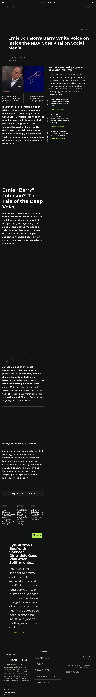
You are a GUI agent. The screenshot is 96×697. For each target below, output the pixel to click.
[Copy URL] (91, 101)
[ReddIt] (26, 487)
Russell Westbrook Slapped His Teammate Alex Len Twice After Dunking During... (60, 119)
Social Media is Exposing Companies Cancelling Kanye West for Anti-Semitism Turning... (22, 517)
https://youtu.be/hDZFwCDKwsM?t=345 (17, 250)
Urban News (47, 138)
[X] (10, 487)
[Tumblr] (32, 487)
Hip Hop (19, 506)
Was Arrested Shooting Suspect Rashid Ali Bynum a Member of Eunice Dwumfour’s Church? (35, 99)
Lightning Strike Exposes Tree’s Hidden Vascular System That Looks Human (37, 515)
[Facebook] (4, 487)
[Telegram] (37, 487)
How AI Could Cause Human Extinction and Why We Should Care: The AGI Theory (11, 99)
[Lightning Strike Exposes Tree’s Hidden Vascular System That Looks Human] (37, 500)
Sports (3, 25)
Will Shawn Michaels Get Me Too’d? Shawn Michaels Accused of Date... (60, 102)
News (33, 506)
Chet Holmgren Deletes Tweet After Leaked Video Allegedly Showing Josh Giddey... (8, 517)
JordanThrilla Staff (18, 57)
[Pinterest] (15, 487)
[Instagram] (83, 656)
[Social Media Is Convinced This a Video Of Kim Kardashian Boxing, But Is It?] (93, 7)
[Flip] (43, 487)
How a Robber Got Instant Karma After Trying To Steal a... (59, 133)
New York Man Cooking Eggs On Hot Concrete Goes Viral (65, 68)
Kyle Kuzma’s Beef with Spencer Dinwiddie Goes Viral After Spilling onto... (23, 554)
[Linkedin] (21, 487)
